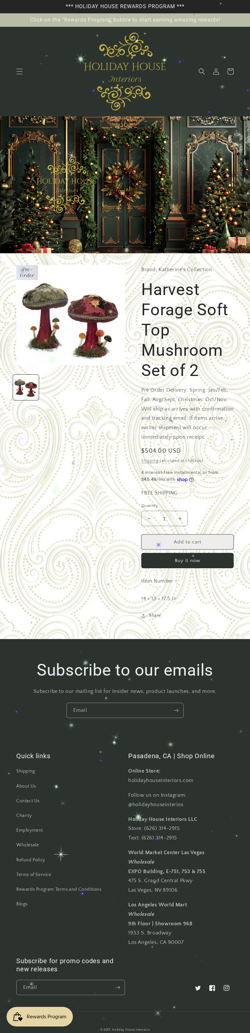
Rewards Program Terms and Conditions (59, 889)
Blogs (22, 904)
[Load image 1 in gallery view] (26, 387)
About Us (26, 786)
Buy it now (187, 560)
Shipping (150, 461)
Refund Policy (30, 860)
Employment (29, 830)
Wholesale (27, 845)
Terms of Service (33, 874)
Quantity (149, 505)
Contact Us (28, 801)
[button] (19, 71)
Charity (24, 815)
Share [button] (155, 615)
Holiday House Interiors (131, 1030)
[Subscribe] (176, 710)
